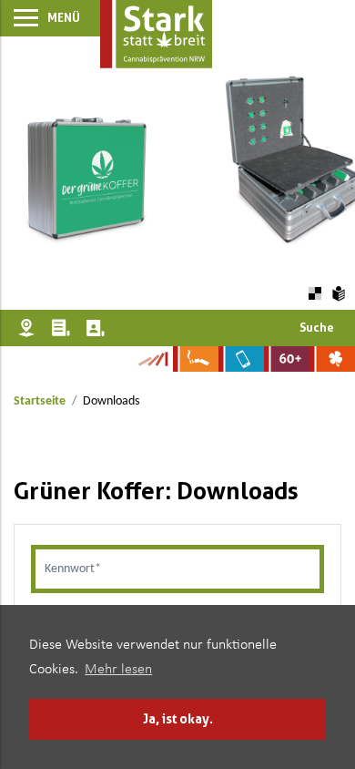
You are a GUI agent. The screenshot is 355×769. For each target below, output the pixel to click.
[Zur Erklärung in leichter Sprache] (339, 293)
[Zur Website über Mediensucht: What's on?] (241, 359)
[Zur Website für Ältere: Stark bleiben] (286, 359)
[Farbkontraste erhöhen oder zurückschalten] (314, 294)
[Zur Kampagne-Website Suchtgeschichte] (152, 359)
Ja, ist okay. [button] (178, 718)
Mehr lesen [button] (118, 669)
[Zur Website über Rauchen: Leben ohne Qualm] (195, 359)
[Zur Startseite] (156, 34)
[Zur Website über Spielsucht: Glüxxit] (332, 359)
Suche (316, 327)
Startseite (40, 401)
